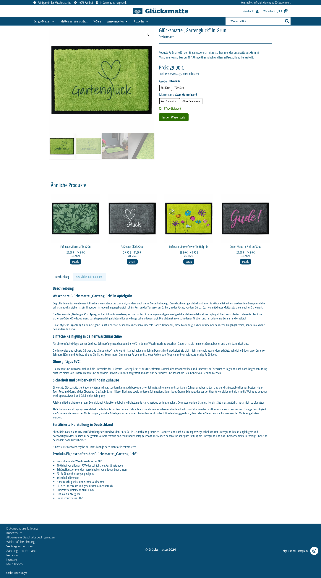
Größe (163, 81)
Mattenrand (166, 94)
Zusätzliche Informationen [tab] (89, 277)
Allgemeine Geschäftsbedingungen (30, 537)
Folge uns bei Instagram (295, 551)
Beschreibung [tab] (62, 277)
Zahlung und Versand (21, 550)
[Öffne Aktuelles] (147, 21)
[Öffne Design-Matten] (53, 21)
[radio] (166, 88)
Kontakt (11, 559)
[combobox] (254, 21)
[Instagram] (314, 551)
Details (75, 261)
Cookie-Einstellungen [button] (16, 573)
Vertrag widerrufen (19, 546)
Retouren (13, 555)
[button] (147, 34)
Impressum (14, 533)
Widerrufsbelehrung (20, 542)
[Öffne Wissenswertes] (126, 21)
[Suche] (287, 21)
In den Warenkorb (173, 117)
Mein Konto (14, 564)
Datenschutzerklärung (22, 528)
